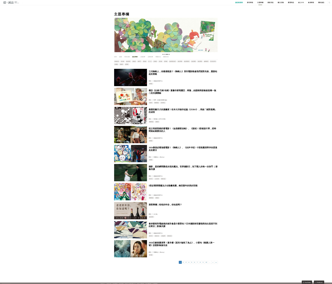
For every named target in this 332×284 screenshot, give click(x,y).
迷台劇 (122, 61)
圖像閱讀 (156, 102)
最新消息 (271, 2)
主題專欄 (260, 2)
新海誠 (144, 61)
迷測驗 (116, 64)
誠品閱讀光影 (172, 61)
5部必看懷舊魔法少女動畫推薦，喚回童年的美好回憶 (173, 185)
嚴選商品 (291, 2)
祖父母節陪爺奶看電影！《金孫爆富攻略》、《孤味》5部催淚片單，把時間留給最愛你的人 (182, 129)
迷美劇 (155, 61)
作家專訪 (163, 102)
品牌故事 (150, 56)
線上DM (301, 2)
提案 (120, 56)
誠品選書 (200, 61)
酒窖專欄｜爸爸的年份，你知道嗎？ (165, 204)
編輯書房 (206, 61)
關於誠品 (321, 2)
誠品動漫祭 (239, 2)
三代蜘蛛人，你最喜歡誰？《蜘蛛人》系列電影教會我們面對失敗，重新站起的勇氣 (183, 72)
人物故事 (142, 56)
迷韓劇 (165, 61)
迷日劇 (160, 61)
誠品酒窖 (128, 61)
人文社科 (157, 178)
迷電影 (126, 64)
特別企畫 (127, 56)
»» (216, 262)
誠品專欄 (134, 56)
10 (206, 262)
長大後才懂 (213, 61)
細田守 (139, 61)
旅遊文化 (157, 236)
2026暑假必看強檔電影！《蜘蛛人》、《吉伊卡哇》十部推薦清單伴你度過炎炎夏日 (183, 148)
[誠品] (11, 2)
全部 (115, 56)
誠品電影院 (186, 61)
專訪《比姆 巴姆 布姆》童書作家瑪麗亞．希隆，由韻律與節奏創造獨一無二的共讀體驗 (182, 91)
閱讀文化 (158, 56)
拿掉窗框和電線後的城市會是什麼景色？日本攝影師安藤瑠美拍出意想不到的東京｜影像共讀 (183, 225)
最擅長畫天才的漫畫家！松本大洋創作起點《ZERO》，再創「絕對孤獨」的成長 (183, 110)
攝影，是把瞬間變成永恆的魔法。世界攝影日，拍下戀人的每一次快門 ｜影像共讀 (183, 167)
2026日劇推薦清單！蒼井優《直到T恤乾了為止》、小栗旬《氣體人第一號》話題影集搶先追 (181, 244)
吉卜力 (149, 61)
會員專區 (311, 2)
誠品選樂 (193, 61)
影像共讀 (117, 61)
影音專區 (250, 2)
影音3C (151, 178)
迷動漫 (134, 61)
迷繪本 (121, 64)
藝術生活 (166, 56)
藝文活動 (281, 2)
